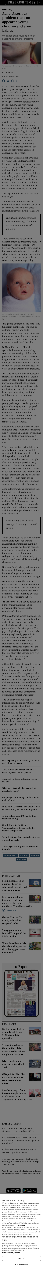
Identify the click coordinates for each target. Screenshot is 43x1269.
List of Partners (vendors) (11, 1252)
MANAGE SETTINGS (21, 1265)
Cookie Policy (20, 1225)
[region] (21, 1231)
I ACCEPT (21, 1258)
